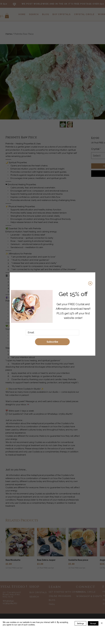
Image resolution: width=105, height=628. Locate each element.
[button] (90, 283)
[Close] (101, 623)
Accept (93, 623)
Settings (80, 623)
